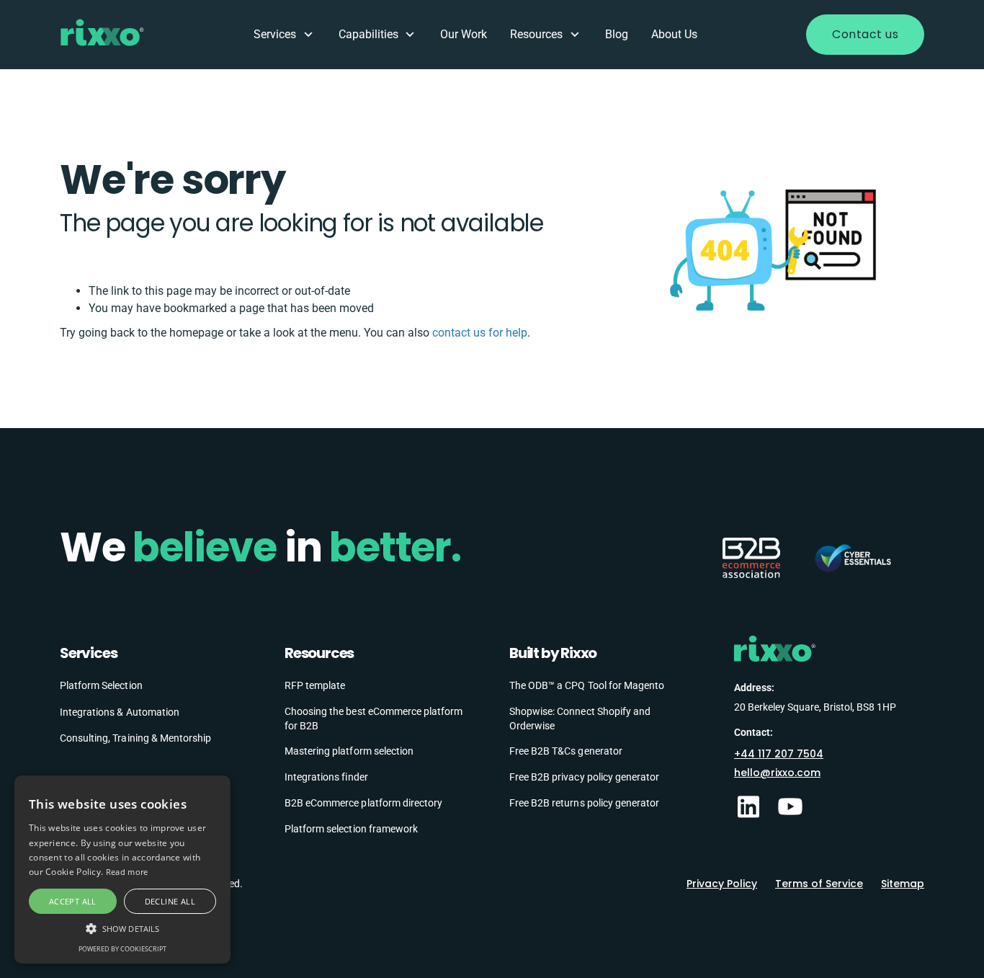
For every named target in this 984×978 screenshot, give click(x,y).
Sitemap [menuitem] (902, 883)
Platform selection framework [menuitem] (351, 829)
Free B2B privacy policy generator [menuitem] (584, 777)
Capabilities (368, 34)
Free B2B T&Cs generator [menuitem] (565, 751)
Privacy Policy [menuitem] (721, 883)
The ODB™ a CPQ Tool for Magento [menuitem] (586, 685)
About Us (674, 34)
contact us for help (479, 332)
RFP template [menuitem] (315, 685)
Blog (616, 34)
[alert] (122, 869)
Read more (127, 871)
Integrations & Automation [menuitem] (119, 712)
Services (275, 34)
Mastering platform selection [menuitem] (349, 751)
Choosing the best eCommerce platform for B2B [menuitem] (373, 719)
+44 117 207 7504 (778, 754)
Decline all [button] (170, 901)
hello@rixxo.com (777, 772)
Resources (536, 34)
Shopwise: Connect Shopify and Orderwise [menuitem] (579, 719)
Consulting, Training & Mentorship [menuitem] (135, 738)
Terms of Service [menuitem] (819, 883)
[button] (122, 928)
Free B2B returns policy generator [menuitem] (584, 803)
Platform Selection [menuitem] (101, 685)
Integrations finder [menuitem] (326, 777)
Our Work (463, 34)
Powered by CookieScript (122, 948)
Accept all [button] (73, 901)
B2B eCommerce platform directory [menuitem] (363, 803)
